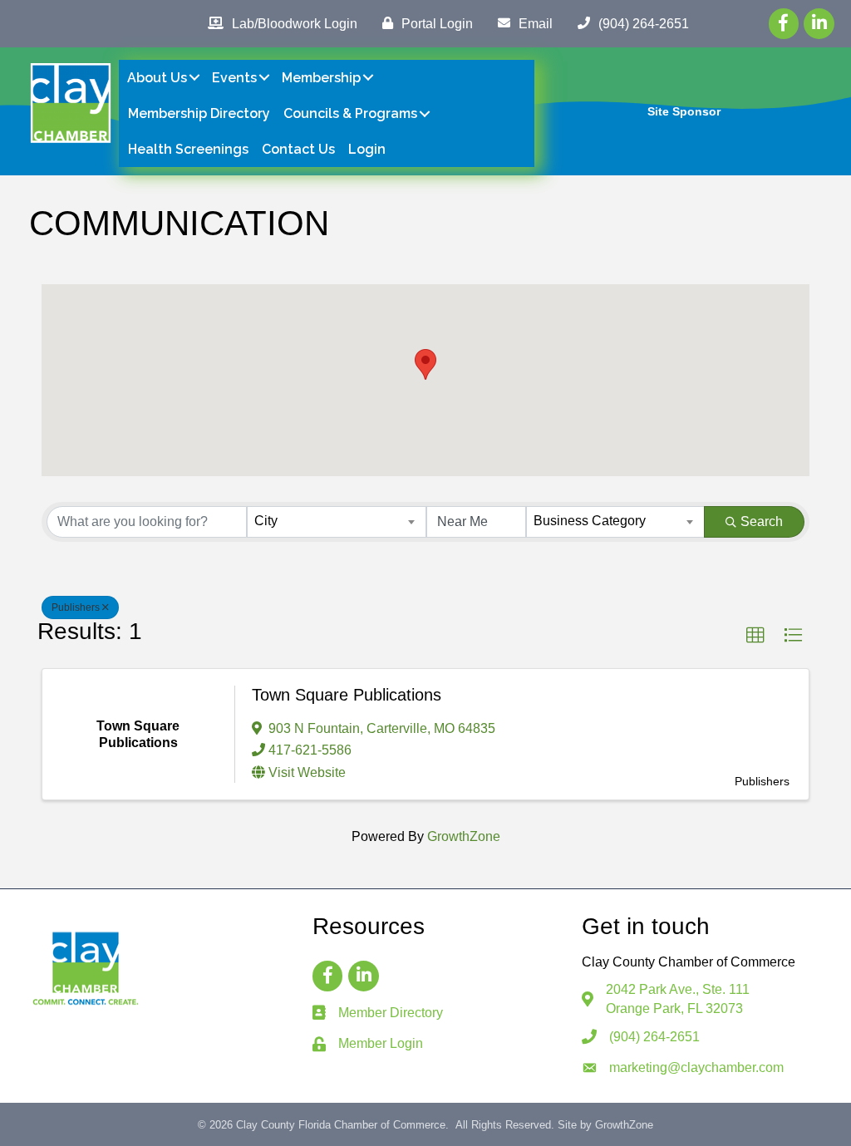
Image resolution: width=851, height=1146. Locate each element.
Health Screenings (188, 149)
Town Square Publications (346, 695)
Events (234, 78)
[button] (425, 364)
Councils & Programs (350, 113)
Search (761, 521)
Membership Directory (199, 113)
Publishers (76, 607)
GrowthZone (463, 836)
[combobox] (336, 522)
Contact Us (298, 149)
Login (367, 149)
